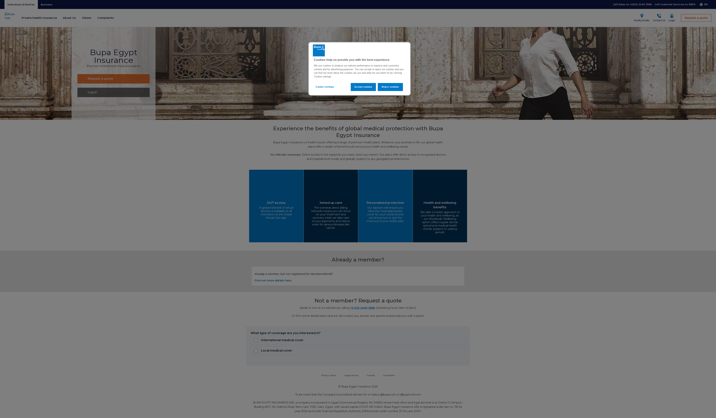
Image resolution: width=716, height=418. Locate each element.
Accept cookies (363, 87)
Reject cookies (390, 87)
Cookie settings (325, 87)
